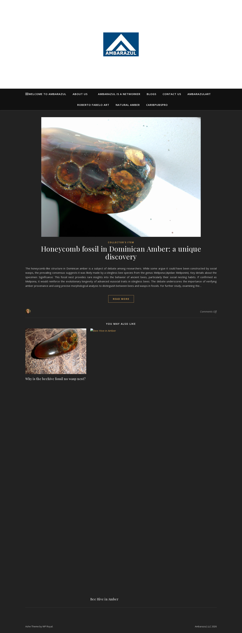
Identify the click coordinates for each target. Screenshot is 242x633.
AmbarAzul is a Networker (119, 94)
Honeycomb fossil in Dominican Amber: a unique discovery (121, 252)
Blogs (151, 94)
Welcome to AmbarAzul (47, 94)
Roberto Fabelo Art (93, 105)
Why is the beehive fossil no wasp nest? (55, 379)
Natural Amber (128, 105)
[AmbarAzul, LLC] (121, 44)
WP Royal (48, 626)
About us (80, 94)
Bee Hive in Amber (104, 599)
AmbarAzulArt (199, 94)
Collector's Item (121, 242)
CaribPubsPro (157, 105)
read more (121, 298)
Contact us (172, 94)
